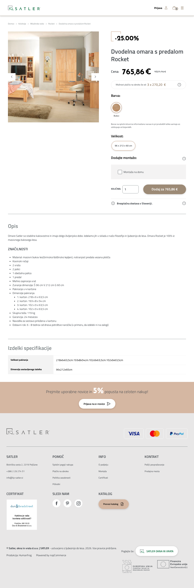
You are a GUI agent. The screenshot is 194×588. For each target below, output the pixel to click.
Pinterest (67, 503)
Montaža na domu (134, 172)
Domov (11, 23)
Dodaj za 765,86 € (165, 189)
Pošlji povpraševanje (154, 464)
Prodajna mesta (152, 471)
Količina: (116, 189)
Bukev (116, 107)
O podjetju (103, 464)
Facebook (56, 503)
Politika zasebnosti (61, 477)
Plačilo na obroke (60, 471)
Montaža (103, 471)
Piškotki (56, 484)
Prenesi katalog (110, 504)
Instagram (78, 503)
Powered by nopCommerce (51, 555)
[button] (12, 77)
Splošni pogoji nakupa (62, 464)
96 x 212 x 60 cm (123, 145)
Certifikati (103, 477)
